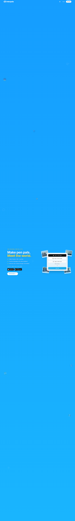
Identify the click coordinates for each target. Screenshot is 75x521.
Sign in (63, 1)
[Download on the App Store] (10, 269)
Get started (12, 273)
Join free (68, 1)
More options (57, 263)
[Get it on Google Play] (18, 269)
